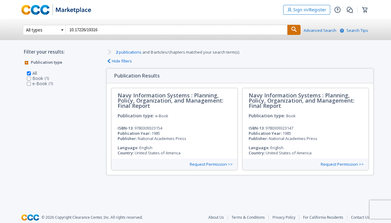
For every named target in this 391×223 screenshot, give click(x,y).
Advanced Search (320, 30)
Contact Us (360, 217)
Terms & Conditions (248, 217)
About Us (216, 217)
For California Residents (323, 217)
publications (128, 52)
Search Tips (357, 30)
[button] (337, 10)
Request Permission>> (211, 164)
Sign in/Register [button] (309, 10)
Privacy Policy (283, 217)
